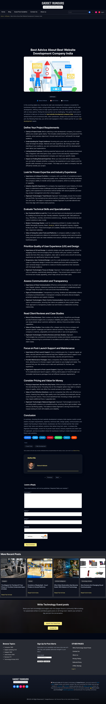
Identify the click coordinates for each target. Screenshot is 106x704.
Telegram (66, 437)
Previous (49, 477)
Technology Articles (87, 581)
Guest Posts (29, 446)
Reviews (7, 657)
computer (59, 686)
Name (26, 511)
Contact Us (53, 628)
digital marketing (88, 686)
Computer (7, 647)
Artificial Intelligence (60, 581)
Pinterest (50, 437)
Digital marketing (9, 649)
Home (2, 16)
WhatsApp (58, 437)
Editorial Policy (76, 450)
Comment (27, 492)
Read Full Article (7, 595)
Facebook (27, 437)
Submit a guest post (68, 689)
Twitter (35, 437)
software (67, 686)
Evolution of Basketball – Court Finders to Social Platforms (38, 586)
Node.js (51, 225)
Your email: (40, 655)
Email (26, 519)
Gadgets (4, 581)
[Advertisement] (53, 32)
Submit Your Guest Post (53, 623)
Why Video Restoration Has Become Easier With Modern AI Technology (66, 586)
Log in (102, 12)
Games (30, 581)
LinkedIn (42, 437)
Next (57, 477)
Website (26, 527)
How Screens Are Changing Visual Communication (92, 586)
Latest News (8, 654)
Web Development (41, 446)
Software (7, 16)
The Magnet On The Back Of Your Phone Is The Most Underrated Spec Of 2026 (13, 587)
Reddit (74, 437)
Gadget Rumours (49, 699)
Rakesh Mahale (43, 100)
